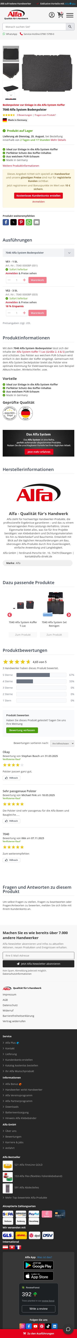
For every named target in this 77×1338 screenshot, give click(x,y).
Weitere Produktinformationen (21, 165)
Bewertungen (13, 1136)
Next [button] (68, 614)
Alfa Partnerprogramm (18, 1101)
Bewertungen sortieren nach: (31, 743)
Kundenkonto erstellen (19, 1059)
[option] (22, 614)
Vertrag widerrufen (14, 1021)
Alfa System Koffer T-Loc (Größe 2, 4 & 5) (41, 351)
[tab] (38, 253)
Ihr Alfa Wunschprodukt (19, 1071)
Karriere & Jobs (14, 1142)
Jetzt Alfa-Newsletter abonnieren (40, 963)
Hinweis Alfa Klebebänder (21, 1118)
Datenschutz (10, 1005)
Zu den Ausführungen (40, 1333)
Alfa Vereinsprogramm (18, 1095)
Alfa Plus (10, 1042)
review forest (48, 1301)
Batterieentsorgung (17, 1112)
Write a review (39, 1308)
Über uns (10, 1131)
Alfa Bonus (11, 1084)
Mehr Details (58, 140)
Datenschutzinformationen (17, 973)
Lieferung (11, 1054)
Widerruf (8, 1010)
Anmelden (38, 201)
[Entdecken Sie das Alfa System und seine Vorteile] (38, 443)
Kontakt (10, 1048)
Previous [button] (9, 614)
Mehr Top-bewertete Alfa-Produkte (26, 1197)
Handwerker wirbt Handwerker (23, 1089)
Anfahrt (10, 1148)
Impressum (9, 994)
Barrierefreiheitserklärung (18, 1016)
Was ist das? (44, 1257)
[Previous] (11, 95)
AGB (5, 999)
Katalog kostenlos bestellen (21, 1065)
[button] (6, 222)
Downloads (12, 1106)
